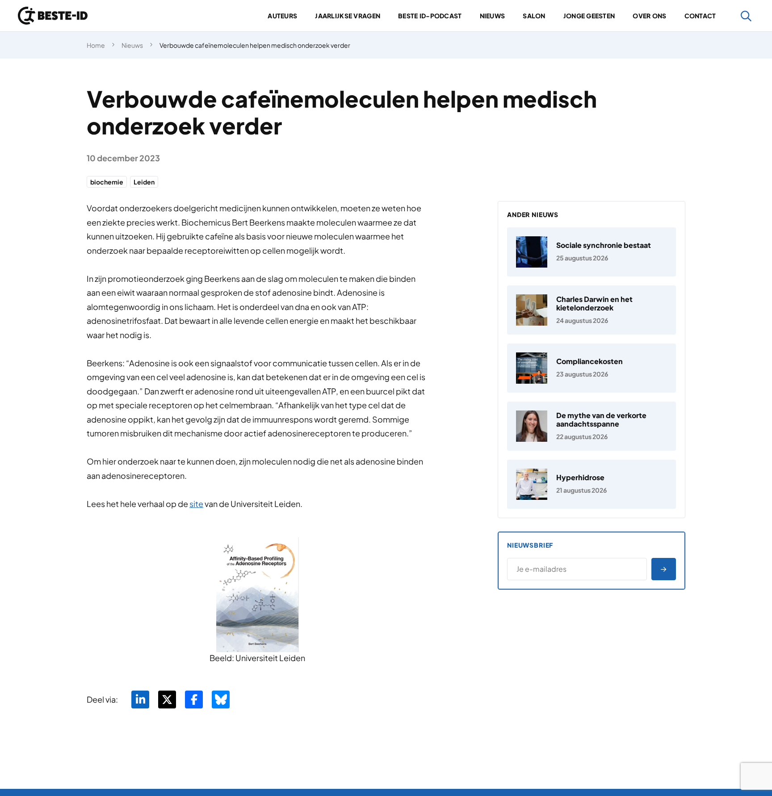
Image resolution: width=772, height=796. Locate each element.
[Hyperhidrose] (591, 484)
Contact (700, 16)
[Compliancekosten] (591, 368)
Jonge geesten (589, 16)
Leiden (144, 182)
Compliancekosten (589, 361)
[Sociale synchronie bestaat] (591, 252)
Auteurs (282, 16)
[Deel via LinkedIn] (140, 699)
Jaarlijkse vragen (347, 16)
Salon (534, 16)
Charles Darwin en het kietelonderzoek (594, 303)
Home (96, 45)
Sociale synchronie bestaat (603, 245)
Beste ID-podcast (430, 16)
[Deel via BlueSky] (221, 699)
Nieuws (492, 16)
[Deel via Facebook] (194, 699)
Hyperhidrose (580, 477)
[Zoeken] (746, 16)
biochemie (106, 182)
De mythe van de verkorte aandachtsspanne (601, 419)
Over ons (649, 16)
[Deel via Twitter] (167, 699)
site (196, 504)
